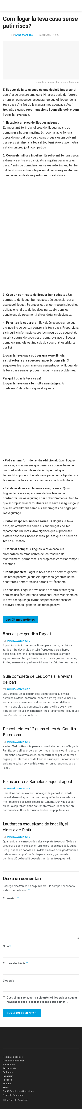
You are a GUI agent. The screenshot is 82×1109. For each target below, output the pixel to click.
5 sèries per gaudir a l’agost (27, 634)
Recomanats (9, 1068)
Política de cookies (13, 1057)
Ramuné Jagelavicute (18, 641)
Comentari (11, 898)
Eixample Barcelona (13, 1095)
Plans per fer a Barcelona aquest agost (37, 781)
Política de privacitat (13, 1061)
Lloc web (8, 980)
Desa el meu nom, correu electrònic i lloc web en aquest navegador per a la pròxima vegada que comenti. (42, 999)
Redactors (8, 1072)
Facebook (8, 1080)
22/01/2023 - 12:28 (49, 34)
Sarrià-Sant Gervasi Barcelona (18, 1091)
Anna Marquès (24, 34)
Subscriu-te (9, 1064)
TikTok (6, 1087)
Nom (7, 946)
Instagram (8, 1076)
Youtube (7, 1083)
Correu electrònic (15, 963)
